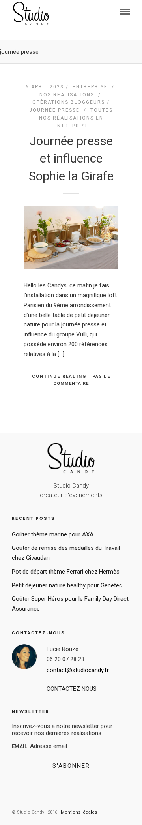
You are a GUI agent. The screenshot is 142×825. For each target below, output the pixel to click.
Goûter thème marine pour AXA (52, 534)
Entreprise (90, 87)
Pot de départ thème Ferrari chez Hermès (66, 571)
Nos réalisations (66, 95)
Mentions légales (79, 812)
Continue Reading (59, 376)
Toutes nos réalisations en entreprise (76, 118)
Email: (21, 746)
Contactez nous (72, 688)
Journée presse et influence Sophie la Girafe (71, 158)
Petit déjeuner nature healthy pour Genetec (67, 585)
